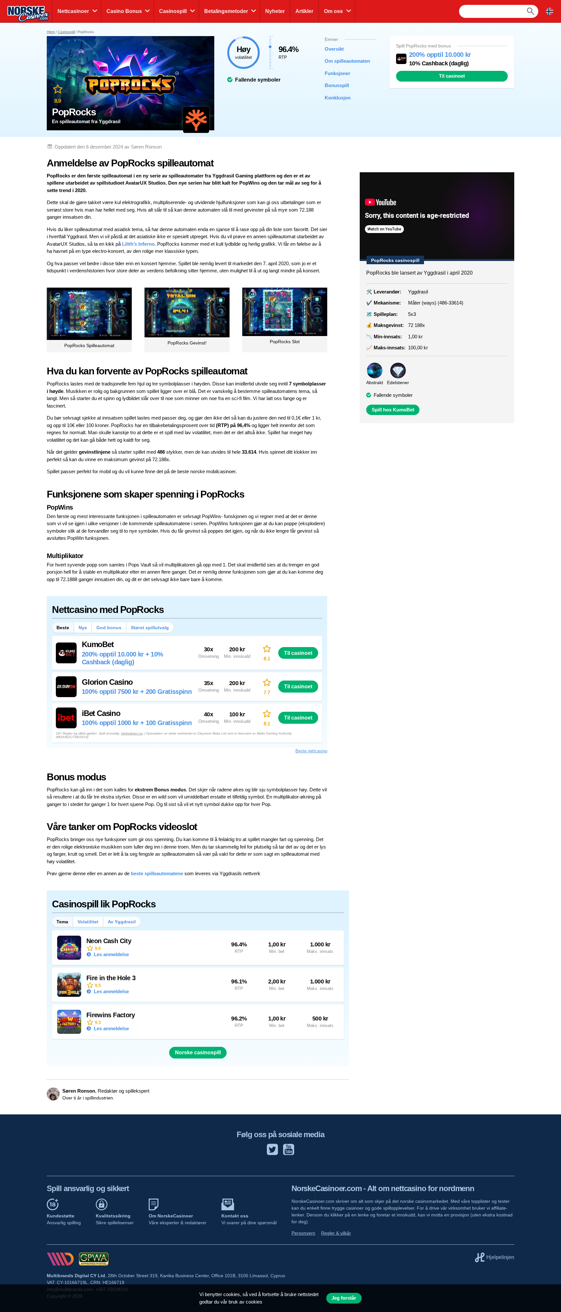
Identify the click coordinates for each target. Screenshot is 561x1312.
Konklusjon (338, 97)
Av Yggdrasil (122, 921)
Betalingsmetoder (226, 11)
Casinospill (173, 11)
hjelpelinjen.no (132, 733)
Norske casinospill (198, 1052)
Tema (62, 921)
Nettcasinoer (73, 11)
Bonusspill (337, 85)
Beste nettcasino (311, 750)
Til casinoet (452, 76)
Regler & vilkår (336, 1233)
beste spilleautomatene (157, 873)
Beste (62, 627)
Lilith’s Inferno (138, 244)
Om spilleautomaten (346, 61)
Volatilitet (88, 921)
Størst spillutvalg (150, 627)
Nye (83, 627)
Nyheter (275, 11)
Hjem (51, 32)
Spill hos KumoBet (393, 409)
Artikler (304, 11)
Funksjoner (337, 73)
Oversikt (334, 49)
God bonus (108, 627)
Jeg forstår (343, 1298)
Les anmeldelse (111, 954)
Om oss (333, 11)
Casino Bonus (124, 11)
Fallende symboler (393, 395)
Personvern (303, 1233)
